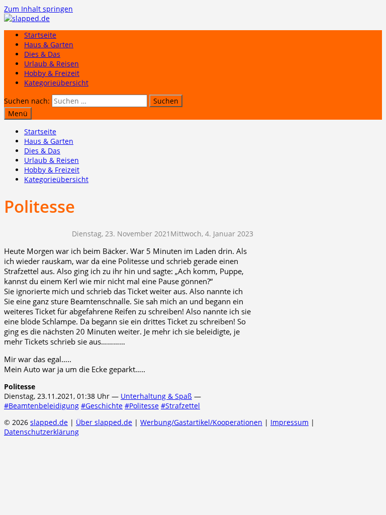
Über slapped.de (104, 422)
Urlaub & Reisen (51, 63)
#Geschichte (102, 405)
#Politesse (142, 405)
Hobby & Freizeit (51, 73)
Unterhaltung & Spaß (156, 396)
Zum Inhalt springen (38, 9)
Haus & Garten (48, 44)
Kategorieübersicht (56, 83)
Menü (18, 113)
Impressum (289, 422)
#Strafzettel (180, 405)
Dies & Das (42, 54)
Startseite (40, 35)
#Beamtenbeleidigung (41, 405)
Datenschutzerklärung (41, 432)
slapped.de (49, 422)
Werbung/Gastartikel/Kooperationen (201, 422)
